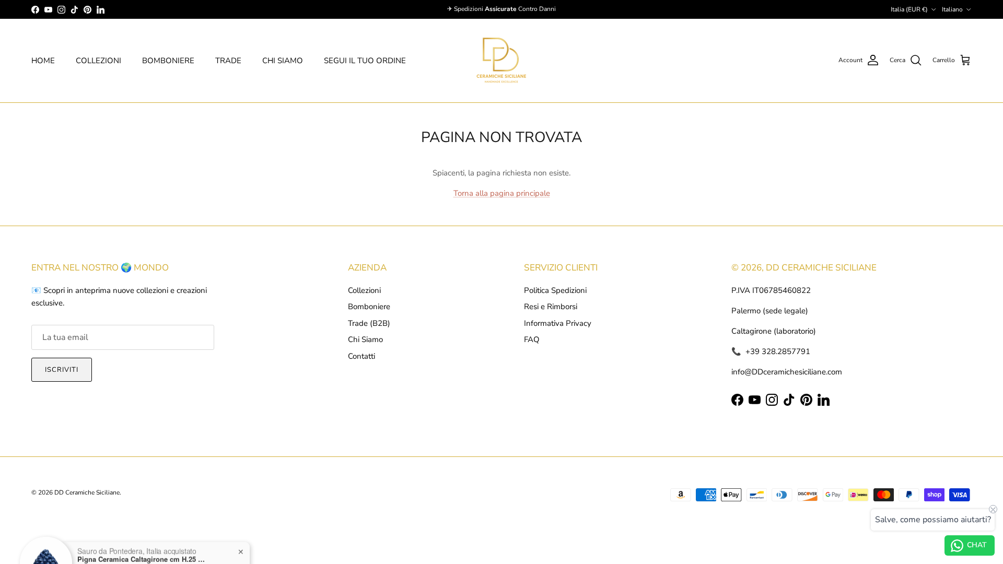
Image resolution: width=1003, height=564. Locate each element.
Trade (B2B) (369, 323)
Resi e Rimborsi (550, 306)
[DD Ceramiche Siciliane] (501, 60)
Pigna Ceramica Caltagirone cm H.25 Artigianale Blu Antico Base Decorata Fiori (142, 538)
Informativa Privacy (557, 323)
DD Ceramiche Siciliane (87, 492)
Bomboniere (369, 306)
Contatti (361, 356)
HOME (43, 60)
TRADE (228, 60)
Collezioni (364, 290)
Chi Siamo (365, 339)
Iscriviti (61, 369)
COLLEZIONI (98, 60)
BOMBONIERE (168, 60)
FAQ (532, 339)
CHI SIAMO (282, 60)
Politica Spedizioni (555, 290)
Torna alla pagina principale (501, 193)
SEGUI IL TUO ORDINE (365, 60)
